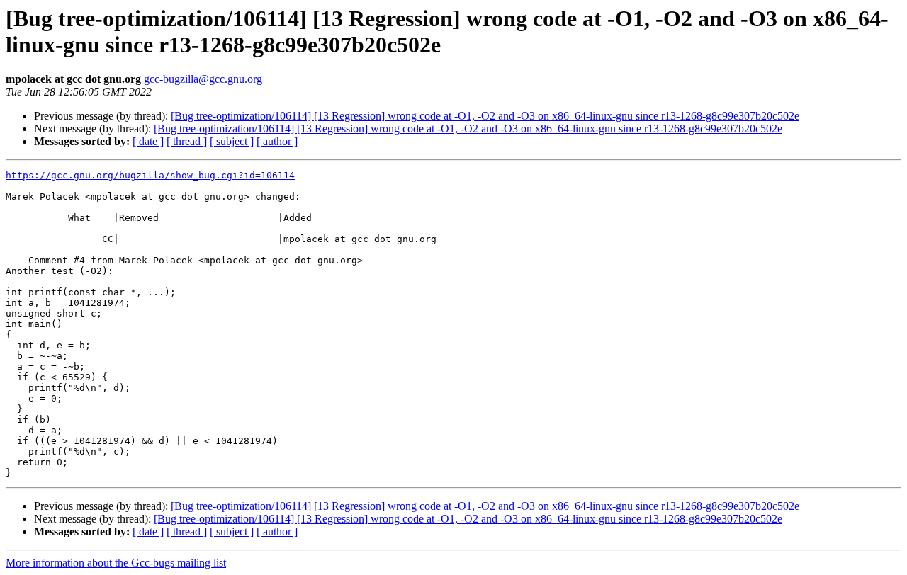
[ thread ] (187, 141)
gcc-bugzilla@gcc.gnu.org (203, 79)
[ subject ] (232, 141)
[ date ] (148, 141)
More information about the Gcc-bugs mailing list (116, 563)
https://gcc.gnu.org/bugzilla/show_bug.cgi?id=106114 (150, 175)
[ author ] (277, 141)
